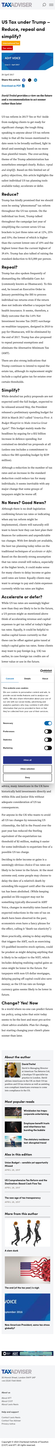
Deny (27, 777)
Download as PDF (11, 85)
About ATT (6, 1397)
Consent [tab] (10, 678)
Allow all (27, 760)
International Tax (11, 43)
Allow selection (27, 769)
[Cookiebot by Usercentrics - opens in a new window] (40, 671)
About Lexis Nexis (10, 1404)
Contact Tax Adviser (11, 1420)
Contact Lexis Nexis (11, 1417)
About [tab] (45, 678)
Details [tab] (27, 678)
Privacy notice (8, 1423)
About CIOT (7, 1401)
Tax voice (7, 48)
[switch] (48, 731)
